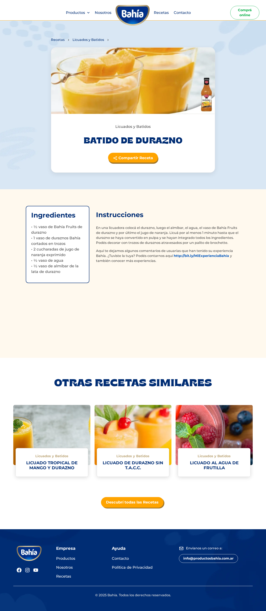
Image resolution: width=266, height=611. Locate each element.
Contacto (182, 12)
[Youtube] (35, 570)
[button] (208, 558)
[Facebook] (19, 570)
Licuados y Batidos (88, 40)
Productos (75, 12)
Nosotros (103, 12)
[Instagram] (27, 570)
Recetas (161, 12)
